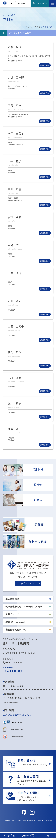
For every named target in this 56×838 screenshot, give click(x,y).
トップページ (27, 27)
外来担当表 (9, 835)
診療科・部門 (28, 835)
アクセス (46, 835)
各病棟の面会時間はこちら (17, 714)
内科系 (37, 27)
